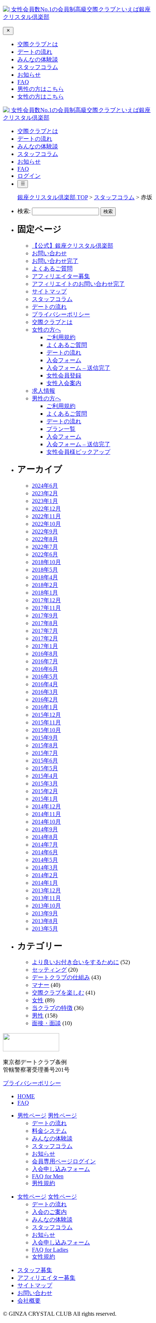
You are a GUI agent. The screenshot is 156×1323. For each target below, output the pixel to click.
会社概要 (29, 1301)
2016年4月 (45, 684)
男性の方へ (46, 398)
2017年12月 (46, 600)
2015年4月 (45, 776)
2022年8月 (45, 539)
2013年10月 (46, 906)
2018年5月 (45, 570)
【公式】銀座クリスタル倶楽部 (72, 246)
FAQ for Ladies (50, 1250)
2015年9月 (45, 738)
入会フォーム (63, 360)
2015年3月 (45, 783)
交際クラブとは (37, 44)
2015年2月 (45, 791)
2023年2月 (45, 493)
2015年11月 (46, 722)
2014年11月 (46, 814)
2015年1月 (45, 799)
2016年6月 (45, 669)
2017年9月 (45, 615)
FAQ (23, 82)
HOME (26, 1096)
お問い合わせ (49, 253)
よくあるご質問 (52, 268)
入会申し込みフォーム (61, 1169)
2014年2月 (45, 875)
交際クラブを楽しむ (58, 993)
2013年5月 (45, 929)
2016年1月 (45, 707)
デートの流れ (34, 52)
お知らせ (29, 75)
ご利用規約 (60, 337)
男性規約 (43, 1183)
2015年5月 (45, 768)
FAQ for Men (47, 1176)
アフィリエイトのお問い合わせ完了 (78, 284)
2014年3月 (45, 867)
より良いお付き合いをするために (75, 962)
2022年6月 (45, 554)
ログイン (29, 176)
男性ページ (62, 1115)
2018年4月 (45, 577)
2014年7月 (45, 845)
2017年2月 (45, 638)
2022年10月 (46, 524)
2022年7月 (45, 547)
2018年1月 (45, 592)
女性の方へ (46, 330)
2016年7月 (45, 661)
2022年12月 (46, 508)
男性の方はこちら (40, 89)
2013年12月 (46, 890)
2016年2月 (45, 699)
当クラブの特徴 (52, 1008)
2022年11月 (46, 516)
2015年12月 (46, 715)
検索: (23, 211)
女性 (38, 1000)
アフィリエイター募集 (61, 276)
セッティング (49, 970)
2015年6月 (45, 761)
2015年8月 (45, 745)
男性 (38, 1015)
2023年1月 (45, 501)
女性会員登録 (63, 375)
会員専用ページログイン (64, 1161)
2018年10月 (46, 562)
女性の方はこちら (40, 96)
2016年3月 (45, 692)
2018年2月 (45, 585)
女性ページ (62, 1197)
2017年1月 (45, 646)
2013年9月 (45, 913)
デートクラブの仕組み (61, 977)
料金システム (49, 1131)
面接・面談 (46, 1023)
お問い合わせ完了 (55, 261)
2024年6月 (45, 486)
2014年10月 (46, 822)
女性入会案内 (63, 383)
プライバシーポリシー (61, 314)
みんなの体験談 (37, 59)
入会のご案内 (49, 1212)
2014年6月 (45, 852)
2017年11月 (46, 608)
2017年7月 (45, 631)
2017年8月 (45, 623)
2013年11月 (46, 898)
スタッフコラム (37, 67)
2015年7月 (45, 753)
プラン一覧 (60, 429)
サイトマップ (49, 291)
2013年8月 (45, 921)
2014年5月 (45, 860)
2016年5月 (45, 677)
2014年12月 (46, 806)
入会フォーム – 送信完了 (78, 368)
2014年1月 (45, 883)
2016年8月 (45, 654)
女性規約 (43, 1257)
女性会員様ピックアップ (78, 452)
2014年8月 (45, 837)
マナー (40, 985)
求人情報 (43, 391)
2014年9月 (45, 829)
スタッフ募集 (34, 1270)
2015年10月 (46, 730)
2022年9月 (45, 531)
